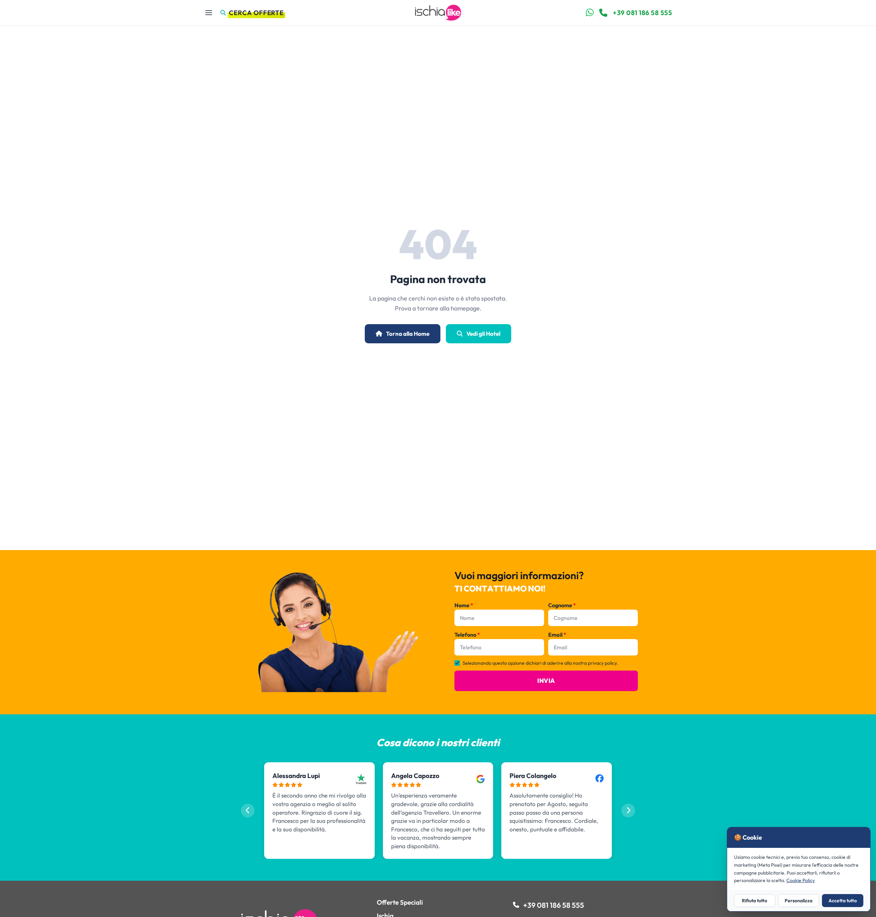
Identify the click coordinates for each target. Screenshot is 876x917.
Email (557, 634)
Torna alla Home (407, 333)
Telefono (467, 634)
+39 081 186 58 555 (642, 13)
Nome (463, 605)
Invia (546, 681)
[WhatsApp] (590, 12)
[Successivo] (628, 810)
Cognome (562, 605)
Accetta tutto (842, 900)
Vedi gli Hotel (482, 333)
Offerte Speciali (400, 902)
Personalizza (798, 900)
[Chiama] (603, 13)
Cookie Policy (800, 880)
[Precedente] (248, 810)
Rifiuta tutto (754, 900)
